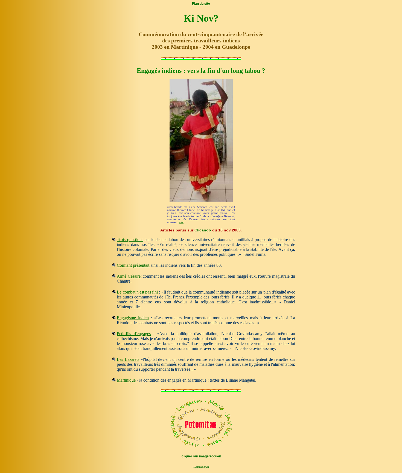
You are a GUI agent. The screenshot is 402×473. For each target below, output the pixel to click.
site (181, 222)
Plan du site (201, 3)
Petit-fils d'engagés (134, 333)
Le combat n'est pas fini (137, 292)
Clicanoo (202, 230)
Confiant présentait (133, 265)
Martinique (126, 380)
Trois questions (130, 239)
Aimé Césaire (128, 276)
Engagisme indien (133, 317)
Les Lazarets (128, 359)
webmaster (201, 467)
